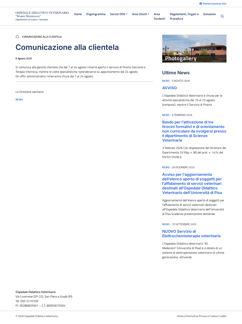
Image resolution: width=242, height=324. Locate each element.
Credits (222, 316)
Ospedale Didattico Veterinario (41, 316)
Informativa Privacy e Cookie (201, 316)
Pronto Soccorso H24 (214, 3)
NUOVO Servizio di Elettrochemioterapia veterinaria (191, 233)
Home (180, 316)
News (19, 99)
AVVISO (169, 88)
